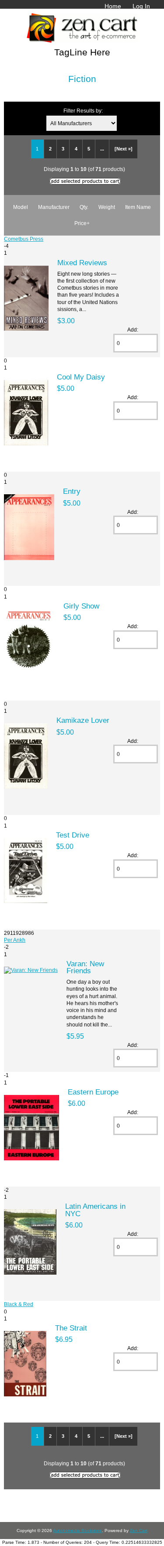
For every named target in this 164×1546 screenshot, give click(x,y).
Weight (106, 207)
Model (20, 207)
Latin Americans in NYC (95, 1210)
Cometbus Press (23, 239)
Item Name (138, 207)
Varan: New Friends (85, 967)
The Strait (71, 1328)
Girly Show (81, 606)
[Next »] (124, 148)
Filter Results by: (83, 110)
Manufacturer (54, 207)
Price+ (82, 223)
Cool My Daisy (81, 377)
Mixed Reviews (82, 262)
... (102, 148)
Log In (141, 6)
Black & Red (18, 1304)
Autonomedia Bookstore (77, 1530)
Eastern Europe (93, 1092)
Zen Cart (138, 1530)
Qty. (84, 207)
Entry (71, 491)
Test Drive (72, 835)
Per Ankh (14, 940)
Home (113, 6)
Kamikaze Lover (82, 720)
